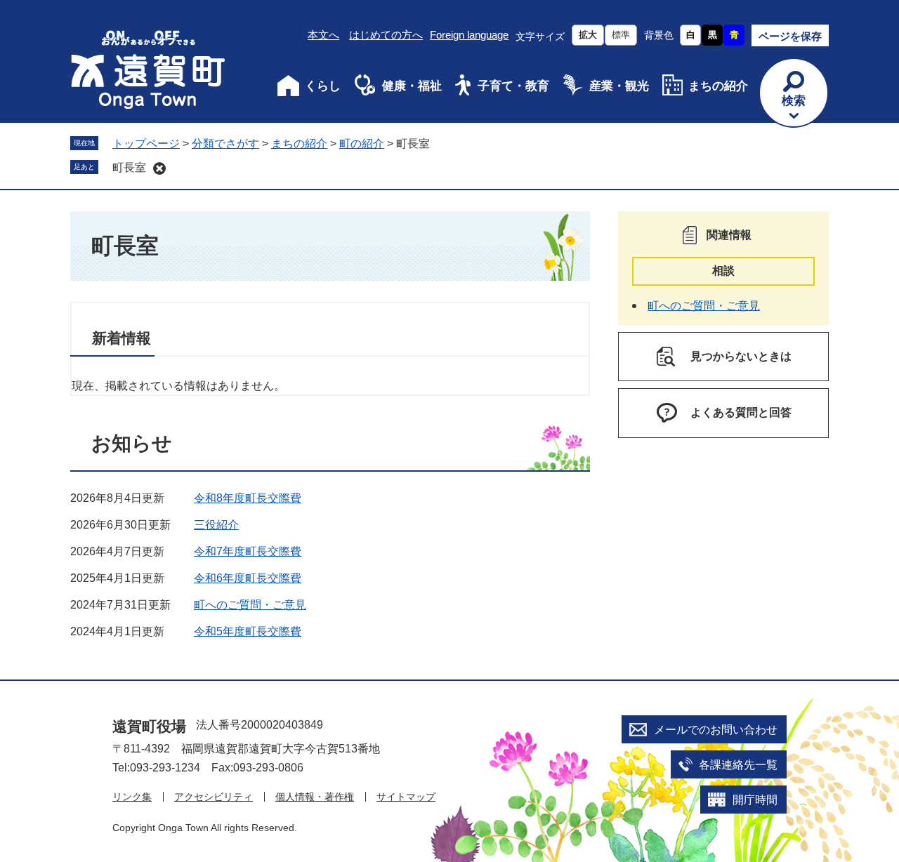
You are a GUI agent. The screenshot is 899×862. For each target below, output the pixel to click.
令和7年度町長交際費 (247, 551)
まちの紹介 (718, 86)
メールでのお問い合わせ (715, 730)
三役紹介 (216, 525)
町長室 (129, 167)
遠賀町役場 (149, 726)
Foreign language (469, 35)
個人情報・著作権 (314, 796)
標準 (621, 34)
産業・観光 (619, 86)
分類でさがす (225, 144)
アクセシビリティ (213, 796)
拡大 (588, 34)
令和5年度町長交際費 (247, 631)
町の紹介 (361, 144)
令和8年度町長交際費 (247, 498)
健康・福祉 (412, 86)
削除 (159, 168)
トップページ (146, 144)
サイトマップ (405, 796)
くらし (323, 86)
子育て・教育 (513, 86)
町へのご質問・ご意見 (250, 605)
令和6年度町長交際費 (247, 578)
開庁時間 (755, 800)
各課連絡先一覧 (738, 765)
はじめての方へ (386, 35)
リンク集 (132, 796)
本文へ (323, 35)
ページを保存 (790, 36)
